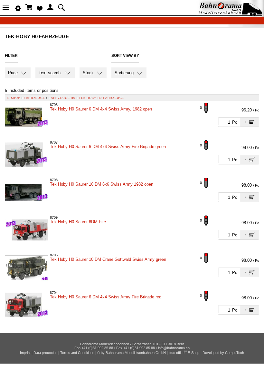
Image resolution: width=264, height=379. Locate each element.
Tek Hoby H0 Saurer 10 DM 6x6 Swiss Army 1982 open (101, 184)
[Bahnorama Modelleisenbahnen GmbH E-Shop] (230, 13)
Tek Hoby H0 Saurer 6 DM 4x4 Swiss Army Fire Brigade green (108, 146)
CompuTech (234, 353)
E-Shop (13, 98)
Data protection (45, 353)
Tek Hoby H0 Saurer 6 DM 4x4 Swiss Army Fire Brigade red (105, 297)
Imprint (25, 353)
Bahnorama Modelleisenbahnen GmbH (136, 353)
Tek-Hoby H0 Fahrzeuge (101, 98)
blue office (178, 353)
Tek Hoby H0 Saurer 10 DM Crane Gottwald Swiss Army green (108, 259)
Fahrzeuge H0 (62, 98)
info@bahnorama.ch (174, 348)
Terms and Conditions (77, 353)
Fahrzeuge (34, 98)
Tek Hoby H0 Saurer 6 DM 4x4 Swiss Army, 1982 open (101, 109)
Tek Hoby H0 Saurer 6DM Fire (78, 221)
